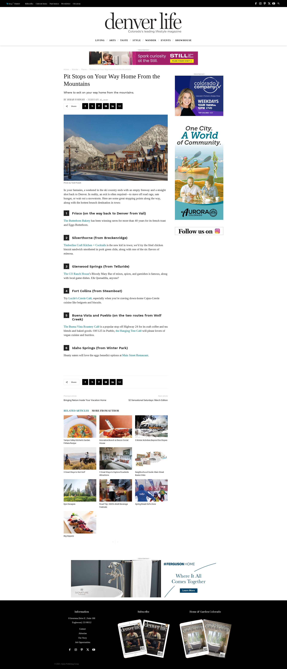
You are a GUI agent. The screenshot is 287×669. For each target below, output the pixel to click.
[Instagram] (260, 3)
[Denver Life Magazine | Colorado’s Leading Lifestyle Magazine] (143, 22)
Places (84, 69)
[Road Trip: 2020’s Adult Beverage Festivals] (115, 490)
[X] (269, 3)
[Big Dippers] (80, 522)
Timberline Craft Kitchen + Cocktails (85, 245)
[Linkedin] (113, 106)
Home (66, 69)
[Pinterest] (264, 3)
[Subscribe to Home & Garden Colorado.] (205, 639)
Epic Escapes (69, 504)
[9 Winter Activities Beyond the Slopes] (151, 426)
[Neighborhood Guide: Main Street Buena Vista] (151, 458)
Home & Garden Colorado (205, 611)
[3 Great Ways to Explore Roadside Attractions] (115, 458)
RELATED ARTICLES (76, 410)
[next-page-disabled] (117, 542)
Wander (75, 69)
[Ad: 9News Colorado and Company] (199, 96)
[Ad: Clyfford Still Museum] (143, 58)
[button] (278, 3)
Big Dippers (69, 536)
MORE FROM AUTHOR (105, 410)
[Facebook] (256, 3)
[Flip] (106, 106)
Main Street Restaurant (135, 355)
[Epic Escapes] (80, 490)
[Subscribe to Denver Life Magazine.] (143, 639)
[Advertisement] (199, 261)
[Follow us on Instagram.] (199, 231)
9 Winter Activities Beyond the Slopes (151, 440)
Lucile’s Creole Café (80, 298)
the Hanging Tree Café (129, 330)
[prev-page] (113, 542)
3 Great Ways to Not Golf (74, 472)
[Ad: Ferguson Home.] (143, 578)
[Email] (120, 106)
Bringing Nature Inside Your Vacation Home (85, 400)
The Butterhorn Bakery (77, 220)
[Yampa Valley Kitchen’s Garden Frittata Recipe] (80, 426)
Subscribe (143, 611)
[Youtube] (273, 3)
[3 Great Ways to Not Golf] (80, 458)
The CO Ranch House (76, 273)
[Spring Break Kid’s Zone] (151, 490)
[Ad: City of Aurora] (199, 171)
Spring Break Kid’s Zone (145, 504)
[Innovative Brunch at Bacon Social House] (115, 426)
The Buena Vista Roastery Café (81, 326)
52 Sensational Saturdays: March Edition (148, 400)
